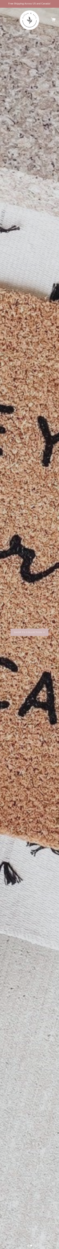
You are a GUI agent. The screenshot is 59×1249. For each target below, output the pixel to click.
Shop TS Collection (28, 632)
